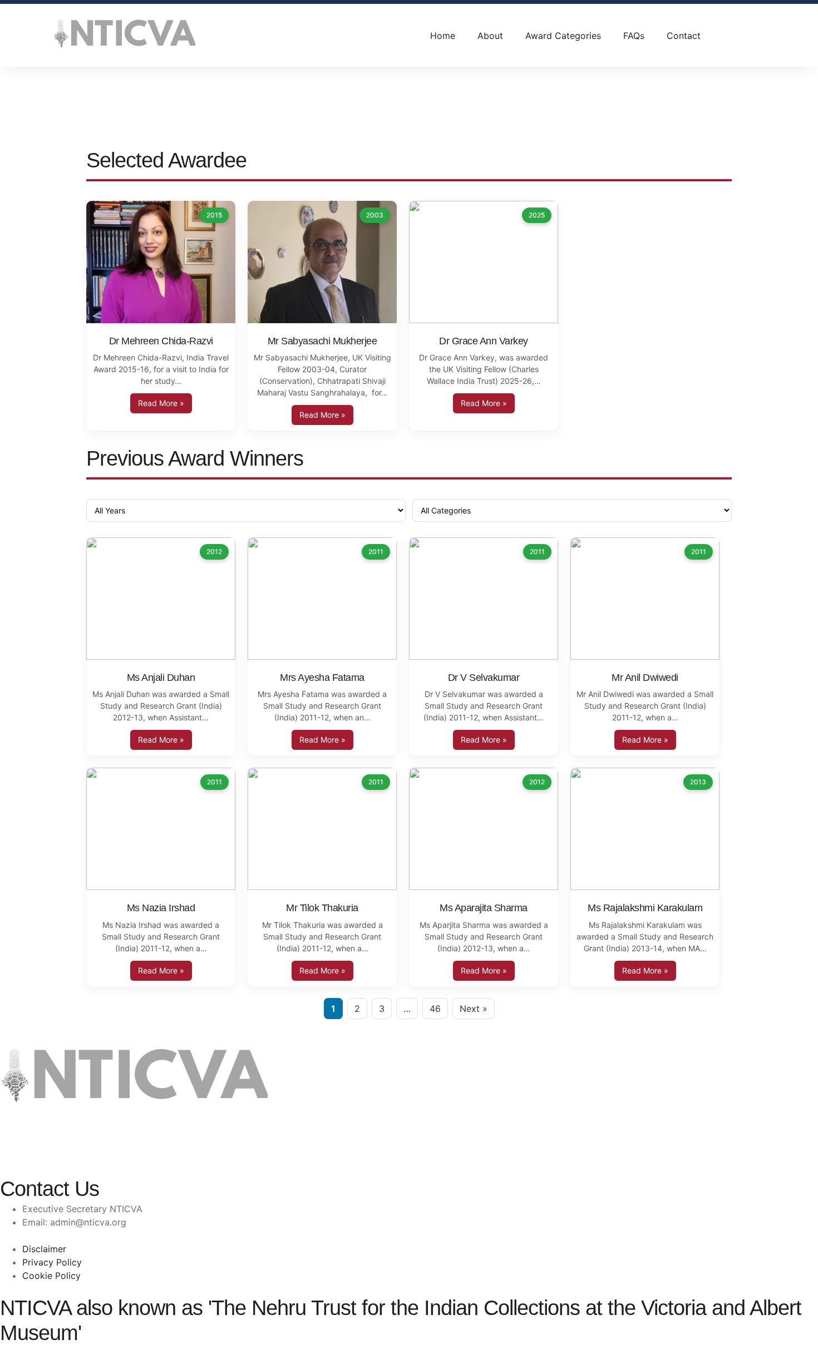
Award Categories (563, 35)
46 (435, 1008)
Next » (473, 1008)
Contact (684, 35)
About (490, 35)
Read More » (161, 403)
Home (442, 35)
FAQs (633, 35)
